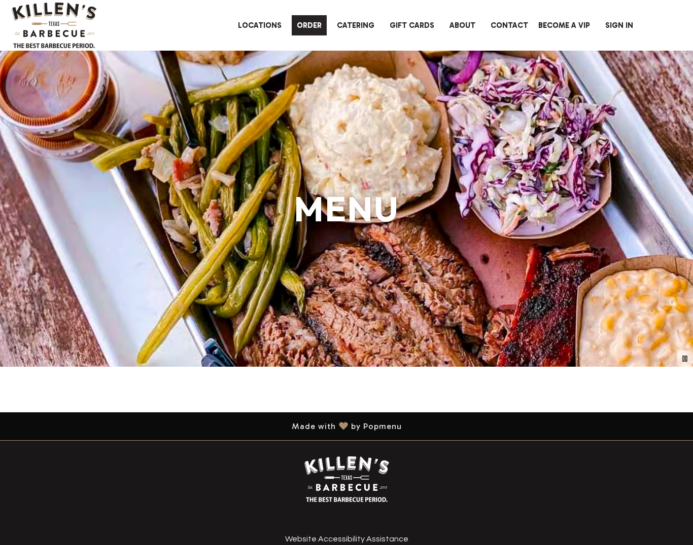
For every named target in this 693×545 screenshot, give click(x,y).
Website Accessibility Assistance (346, 539)
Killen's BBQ (346, 479)
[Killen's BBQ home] (53, 25)
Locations (260, 25)
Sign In (619, 25)
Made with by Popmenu (205, 426)
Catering (355, 25)
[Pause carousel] (685, 359)
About (462, 25)
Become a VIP (564, 25)
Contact (509, 25)
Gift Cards (412, 25)
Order (309, 25)
